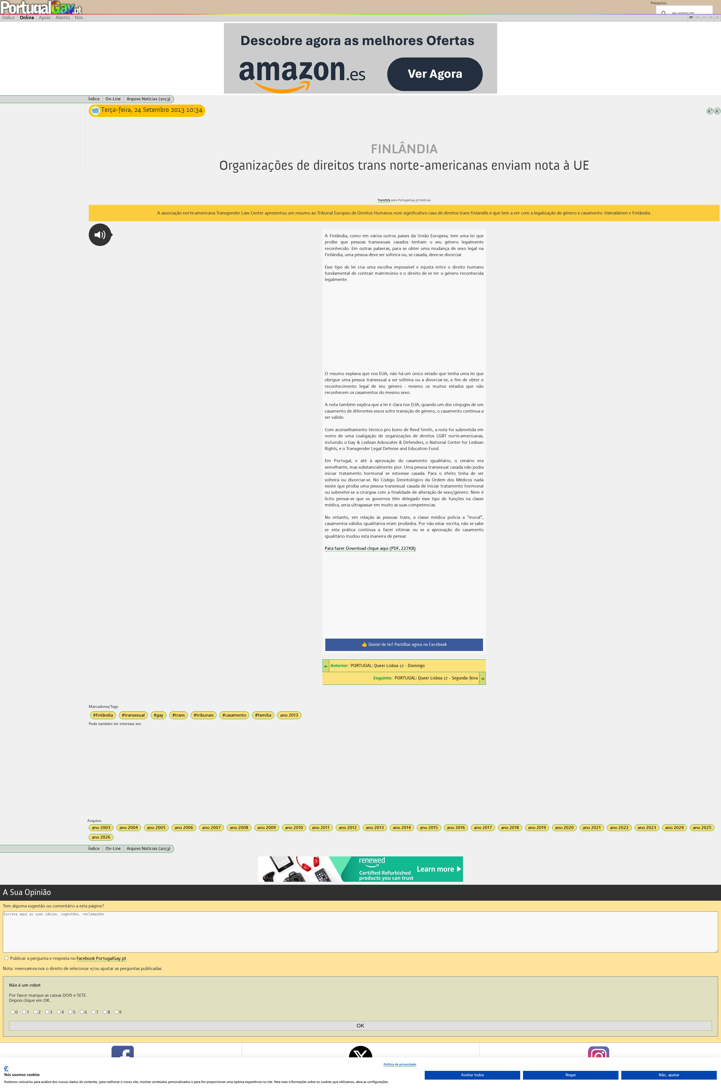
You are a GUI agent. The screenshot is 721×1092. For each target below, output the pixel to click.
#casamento (234, 715)
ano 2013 (289, 715)
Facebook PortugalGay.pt (101, 958)
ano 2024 (674, 827)
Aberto (62, 17)
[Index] (43, 99)
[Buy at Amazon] (360, 881)
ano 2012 (348, 827)
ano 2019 (537, 827)
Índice (8, 17)
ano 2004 (128, 827)
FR (711, 17)
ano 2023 (647, 827)
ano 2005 (156, 827)
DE (717, 17)
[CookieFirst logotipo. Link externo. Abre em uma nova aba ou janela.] (6, 1068)
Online (27, 17)
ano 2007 (211, 827)
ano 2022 (619, 827)
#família (263, 715)
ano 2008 (239, 827)
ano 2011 (321, 827)
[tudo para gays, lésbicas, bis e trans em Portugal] (56, 7)
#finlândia (103, 715)
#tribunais (203, 715)
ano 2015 (429, 827)
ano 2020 (564, 827)
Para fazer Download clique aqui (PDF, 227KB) (370, 548)
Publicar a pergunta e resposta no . (68, 958)
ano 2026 (101, 837)
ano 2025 (702, 827)
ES (704, 17)
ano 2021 (592, 827)
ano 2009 (266, 827)
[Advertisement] (43, 139)
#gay (158, 715)
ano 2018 (510, 827)
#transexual (133, 715)
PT (691, 17)
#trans (178, 715)
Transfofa (384, 200)
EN (698, 17)
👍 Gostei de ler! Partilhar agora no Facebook (404, 645)
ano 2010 (294, 827)
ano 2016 (456, 827)
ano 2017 (483, 827)
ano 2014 (402, 827)
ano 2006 (184, 827)
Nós (79, 17)
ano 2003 (101, 827)
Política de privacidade (400, 1064)
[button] (100, 234)
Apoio (45, 17)
